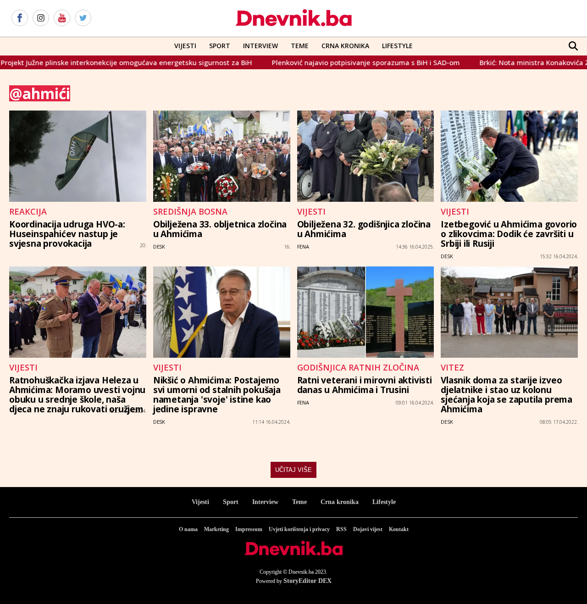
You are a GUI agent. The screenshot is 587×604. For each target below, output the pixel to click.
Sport (219, 45)
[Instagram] (41, 18)
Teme (300, 45)
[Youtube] (62, 18)
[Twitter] (83, 18)
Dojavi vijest (367, 529)
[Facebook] (19, 18)
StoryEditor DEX (307, 580)
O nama (188, 529)
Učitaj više (293, 469)
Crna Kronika (345, 45)
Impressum (248, 529)
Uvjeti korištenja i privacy (299, 529)
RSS (341, 529)
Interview (260, 45)
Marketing (216, 529)
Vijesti (185, 45)
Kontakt (399, 529)
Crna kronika (340, 502)
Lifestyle (397, 45)
